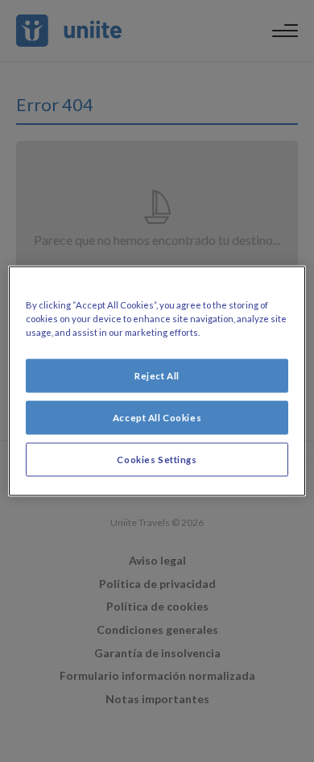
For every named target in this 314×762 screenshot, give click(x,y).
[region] (157, 381)
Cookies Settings (156, 459)
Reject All (157, 376)
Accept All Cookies (157, 417)
